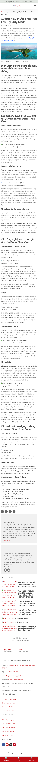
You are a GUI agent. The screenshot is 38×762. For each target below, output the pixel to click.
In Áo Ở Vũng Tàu (21, 622)
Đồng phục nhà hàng (8, 723)
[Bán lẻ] (21, 646)
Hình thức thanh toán (9, 699)
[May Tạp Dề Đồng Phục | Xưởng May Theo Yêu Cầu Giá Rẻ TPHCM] (9, 629)
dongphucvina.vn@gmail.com (14, 676)
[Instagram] (10, 744)
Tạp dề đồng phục (7, 735)
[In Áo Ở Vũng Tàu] (8, 622)
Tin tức (10, 12)
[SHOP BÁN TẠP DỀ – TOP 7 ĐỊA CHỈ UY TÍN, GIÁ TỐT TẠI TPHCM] (10, 604)
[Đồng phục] (5, 646)
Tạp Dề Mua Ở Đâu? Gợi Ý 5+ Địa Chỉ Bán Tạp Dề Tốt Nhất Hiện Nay (27, 612)
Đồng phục (7, 650)
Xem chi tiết (6, 540)
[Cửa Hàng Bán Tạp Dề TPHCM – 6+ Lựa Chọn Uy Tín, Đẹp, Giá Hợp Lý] (9, 584)
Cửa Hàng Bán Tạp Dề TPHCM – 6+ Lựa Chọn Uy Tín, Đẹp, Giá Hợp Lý (27, 584)
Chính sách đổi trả (7, 707)
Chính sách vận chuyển (9, 703)
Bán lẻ (21, 650)
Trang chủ (4, 12)
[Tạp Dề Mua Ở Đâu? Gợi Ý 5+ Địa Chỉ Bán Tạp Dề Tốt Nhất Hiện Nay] (9, 612)
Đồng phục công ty (8, 720)
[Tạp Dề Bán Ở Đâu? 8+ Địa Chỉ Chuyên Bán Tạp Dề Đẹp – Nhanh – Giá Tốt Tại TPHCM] (9, 594)
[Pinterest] (14, 744)
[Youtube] (8, 570)
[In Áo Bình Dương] (8, 618)
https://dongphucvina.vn (15, 679)
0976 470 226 (13, 672)
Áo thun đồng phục (8, 731)
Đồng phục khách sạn (8, 727)
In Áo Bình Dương (21, 618)
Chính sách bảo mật (8, 710)
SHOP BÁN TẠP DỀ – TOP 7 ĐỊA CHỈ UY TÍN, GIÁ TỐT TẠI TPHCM (27, 604)
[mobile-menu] (34, 6)
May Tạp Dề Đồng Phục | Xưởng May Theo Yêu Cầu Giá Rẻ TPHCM (27, 628)
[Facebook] (5, 570)
